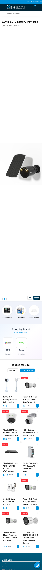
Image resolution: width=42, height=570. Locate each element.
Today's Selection (27, 370)
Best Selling (13, 370)
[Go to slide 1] (2, 299)
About (4, 566)
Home (4, 563)
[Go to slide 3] (6, 299)
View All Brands (20, 332)
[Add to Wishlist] (19, 378)
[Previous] (29, 298)
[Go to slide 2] (4, 299)
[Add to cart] (18, 406)
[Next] (36, 298)
